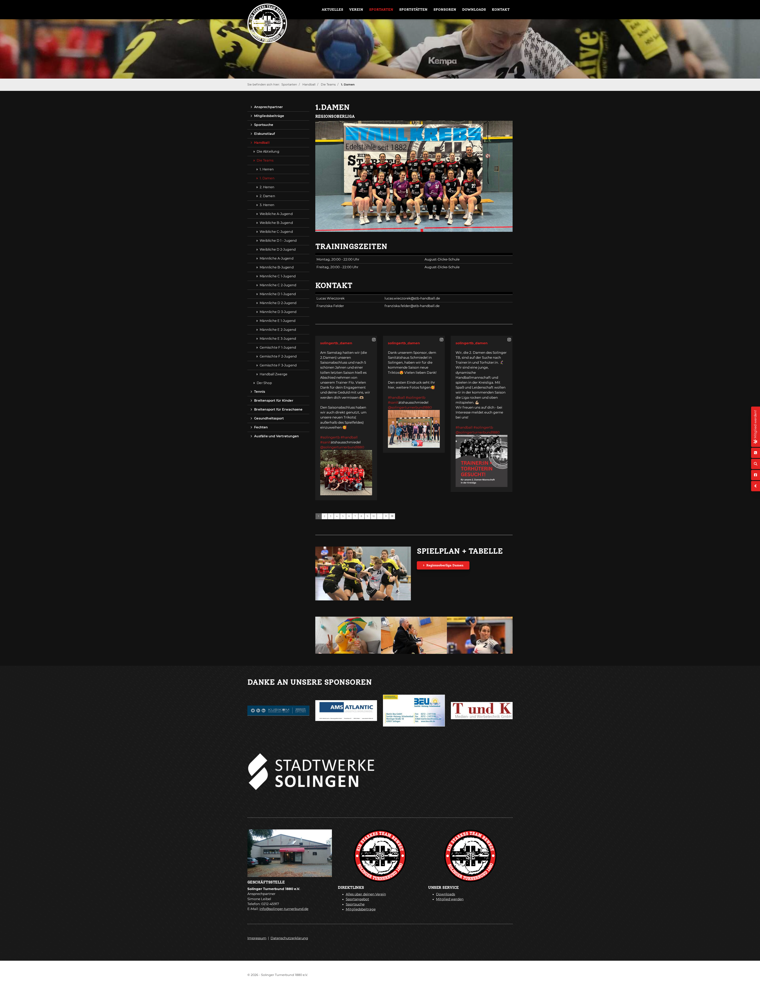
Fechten (261, 427)
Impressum (256, 938)
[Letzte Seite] (392, 516)
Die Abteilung (268, 151)
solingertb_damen (336, 343)
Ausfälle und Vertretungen (276, 436)
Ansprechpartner (268, 107)
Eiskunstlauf (264, 134)
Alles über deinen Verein (366, 894)
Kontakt (501, 9)
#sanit (325, 442)
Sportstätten (413, 9)
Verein (356, 9)
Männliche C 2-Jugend (278, 285)
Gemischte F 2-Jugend (278, 356)
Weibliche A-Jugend (276, 214)
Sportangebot (357, 899)
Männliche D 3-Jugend (278, 312)
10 (373, 516)
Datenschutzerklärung (289, 938)
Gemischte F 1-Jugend (278, 347)
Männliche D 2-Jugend (278, 303)
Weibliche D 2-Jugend (278, 249)
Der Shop (264, 383)
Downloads (474, 9)
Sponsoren (444, 9)
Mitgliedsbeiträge (269, 116)
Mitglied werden (450, 899)
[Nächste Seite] (386, 516)
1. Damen (348, 84)
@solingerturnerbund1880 (342, 447)
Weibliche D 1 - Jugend (278, 240)
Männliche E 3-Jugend (278, 338)
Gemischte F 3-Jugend (278, 365)
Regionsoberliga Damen (444, 565)
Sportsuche (263, 125)
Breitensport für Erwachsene (278, 409)
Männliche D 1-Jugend (278, 294)
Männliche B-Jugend (277, 267)
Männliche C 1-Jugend (278, 276)
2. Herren (267, 187)
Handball (308, 84)
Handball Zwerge (273, 374)
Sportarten (381, 9)
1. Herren (267, 169)
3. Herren (267, 205)
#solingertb (330, 437)
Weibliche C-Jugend (276, 232)
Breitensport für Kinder (273, 400)
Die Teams (328, 84)
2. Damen (267, 196)
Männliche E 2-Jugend (278, 330)
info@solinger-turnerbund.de (283, 909)
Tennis (259, 392)
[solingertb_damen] (374, 340)
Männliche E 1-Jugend (277, 321)
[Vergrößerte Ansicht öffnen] (414, 176)
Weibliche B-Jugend (276, 223)
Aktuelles (332, 9)
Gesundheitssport (269, 418)
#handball (349, 437)
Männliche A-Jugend (277, 258)
